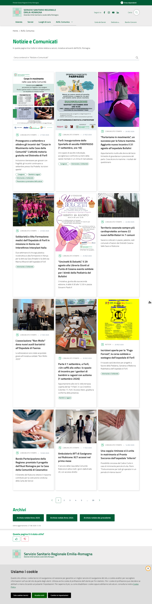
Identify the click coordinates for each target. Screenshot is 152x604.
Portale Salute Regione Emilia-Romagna (26, 2)
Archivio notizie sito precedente (97, 517)
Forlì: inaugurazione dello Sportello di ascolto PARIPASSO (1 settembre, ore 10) (75, 144)
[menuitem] (19, 22)
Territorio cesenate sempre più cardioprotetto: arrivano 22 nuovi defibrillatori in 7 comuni (118, 231)
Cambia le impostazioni (59, 595)
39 (93, 500)
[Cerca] (136, 57)
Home (15, 30)
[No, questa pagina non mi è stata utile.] (25, 539)
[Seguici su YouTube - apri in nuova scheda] (112, 12)
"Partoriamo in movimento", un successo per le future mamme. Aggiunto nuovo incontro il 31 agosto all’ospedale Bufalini (118, 142)
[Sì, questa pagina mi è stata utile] (16, 539)
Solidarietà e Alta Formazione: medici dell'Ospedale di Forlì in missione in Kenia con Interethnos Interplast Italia (33, 242)
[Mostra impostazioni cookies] (150, 302)
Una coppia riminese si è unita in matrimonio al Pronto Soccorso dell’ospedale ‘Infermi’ (118, 454)
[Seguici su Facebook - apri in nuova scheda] (103, 12)
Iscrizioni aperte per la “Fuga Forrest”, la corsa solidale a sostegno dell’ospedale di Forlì (117, 354)
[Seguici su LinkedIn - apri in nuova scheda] (117, 12)
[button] (136, 12)
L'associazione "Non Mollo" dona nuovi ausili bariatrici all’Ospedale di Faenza (30, 344)
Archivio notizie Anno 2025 (28, 517)
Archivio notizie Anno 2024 (61, 517)
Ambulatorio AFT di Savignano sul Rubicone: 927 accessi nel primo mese (75, 457)
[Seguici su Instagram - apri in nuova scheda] (108, 12)
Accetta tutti (39, 595)
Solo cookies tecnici (20, 595)
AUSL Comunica (27, 30)
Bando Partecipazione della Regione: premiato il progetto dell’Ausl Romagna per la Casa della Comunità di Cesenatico (32, 464)
